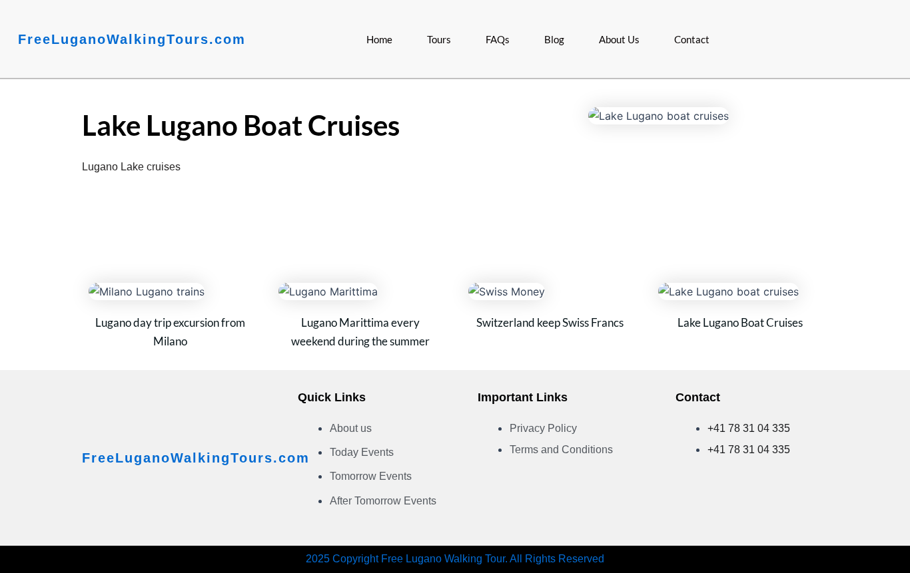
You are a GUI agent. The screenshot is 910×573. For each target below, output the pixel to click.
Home (379, 39)
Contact (691, 39)
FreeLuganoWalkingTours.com (132, 39)
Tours (439, 39)
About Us (619, 39)
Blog (554, 39)
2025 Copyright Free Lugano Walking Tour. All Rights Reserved (455, 558)
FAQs (498, 39)
